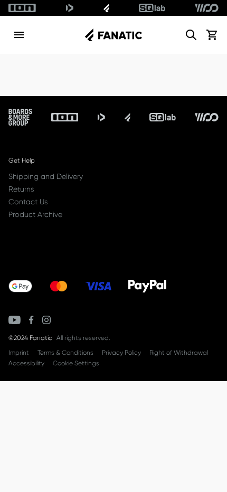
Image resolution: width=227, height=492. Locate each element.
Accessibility (26, 363)
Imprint (18, 352)
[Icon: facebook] (31, 320)
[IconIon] (22, 8)
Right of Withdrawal (178, 352)
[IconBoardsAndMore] (20, 117)
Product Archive (35, 214)
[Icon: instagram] (46, 320)
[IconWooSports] (207, 8)
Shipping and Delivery (45, 176)
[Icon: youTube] (14, 320)
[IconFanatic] (106, 8)
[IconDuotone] (69, 8)
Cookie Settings (76, 363)
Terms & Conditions (65, 352)
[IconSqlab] (152, 8)
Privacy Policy (121, 352)
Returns (21, 189)
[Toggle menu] (19, 34)
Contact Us (28, 201)
